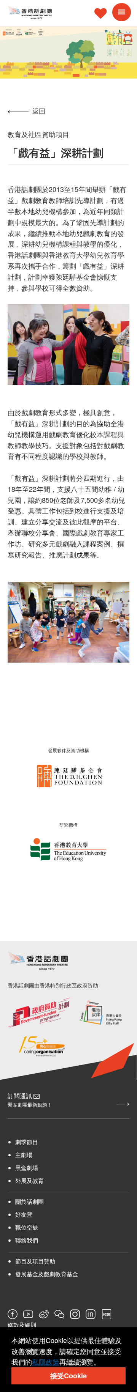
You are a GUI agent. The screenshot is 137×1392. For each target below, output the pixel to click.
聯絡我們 (26, 1240)
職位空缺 (26, 1227)
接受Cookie (68, 1376)
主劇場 (23, 1155)
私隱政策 (45, 1362)
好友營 (23, 1214)
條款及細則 (22, 1325)
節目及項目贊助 (35, 1261)
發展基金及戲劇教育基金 (46, 1274)
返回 (38, 110)
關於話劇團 (29, 1201)
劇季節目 (26, 1142)
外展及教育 (29, 1180)
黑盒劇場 (26, 1168)
